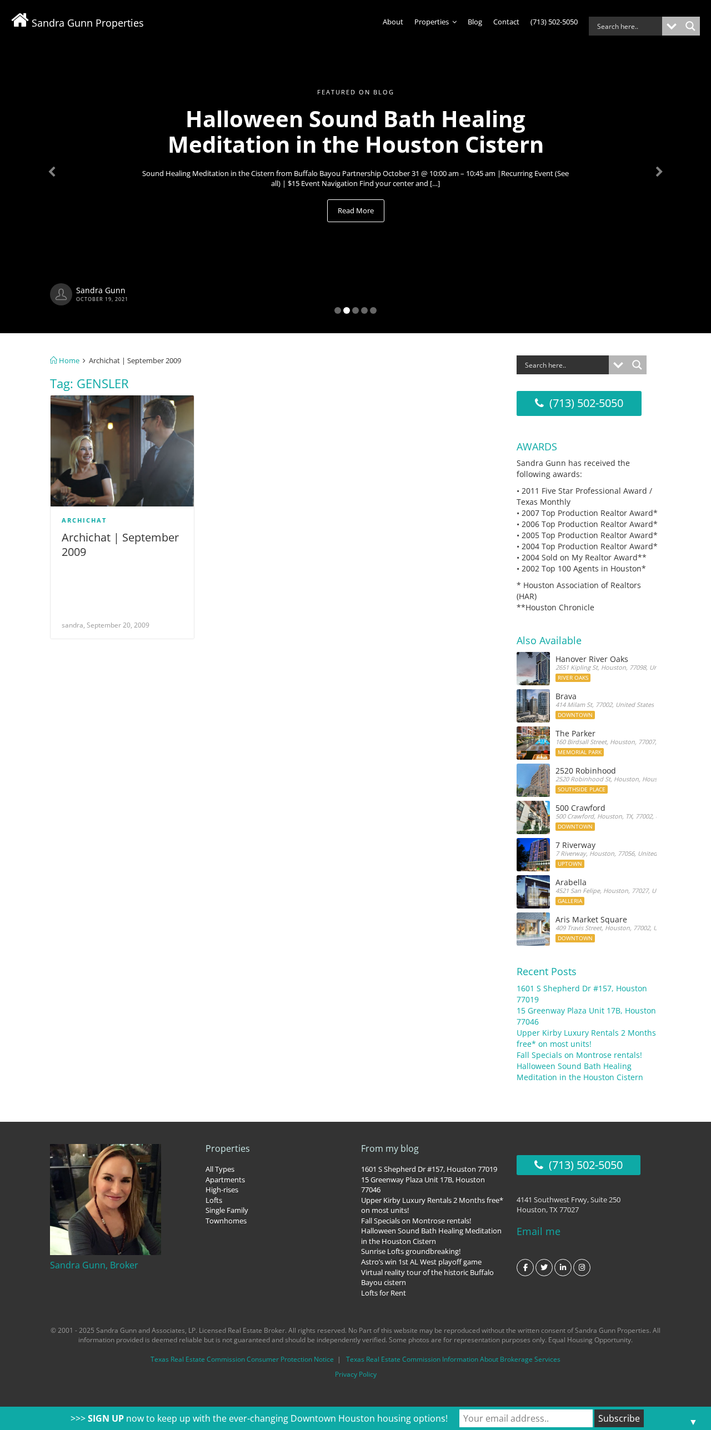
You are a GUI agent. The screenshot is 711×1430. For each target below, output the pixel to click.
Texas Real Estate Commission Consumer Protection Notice (242, 1359)
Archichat (84, 520)
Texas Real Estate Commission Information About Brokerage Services (453, 1359)
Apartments (225, 1180)
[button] (53, 166)
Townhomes (226, 1221)
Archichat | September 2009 (120, 544)
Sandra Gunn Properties (86, 22)
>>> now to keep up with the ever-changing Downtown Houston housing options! (259, 1418)
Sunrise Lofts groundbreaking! (410, 1251)
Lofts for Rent (383, 1293)
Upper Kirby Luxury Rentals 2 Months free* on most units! (586, 1038)
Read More (356, 210)
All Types (220, 1169)
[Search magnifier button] (690, 26)
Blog (475, 22)
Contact (506, 22)
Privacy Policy (356, 1374)
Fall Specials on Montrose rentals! (579, 1055)
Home (68, 360)
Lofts (214, 1200)
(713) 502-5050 (554, 22)
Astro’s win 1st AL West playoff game (421, 1262)
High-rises (222, 1190)
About (393, 22)
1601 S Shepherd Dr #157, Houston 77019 (429, 1169)
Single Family (227, 1210)
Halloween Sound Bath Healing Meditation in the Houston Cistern (580, 1071)
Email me (538, 1231)
